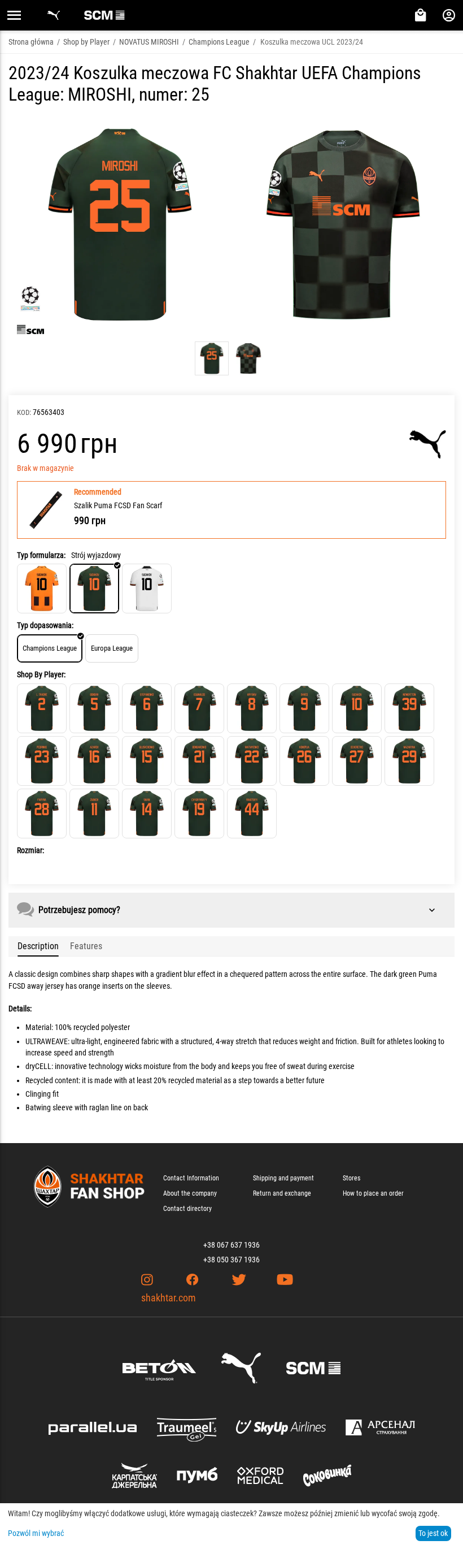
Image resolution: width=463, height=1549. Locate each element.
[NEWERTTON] (409, 708)
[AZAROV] (94, 761)
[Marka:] (427, 444)
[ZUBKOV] (94, 813)
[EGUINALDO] (199, 708)
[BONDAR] (94, 708)
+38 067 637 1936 (231, 1244)
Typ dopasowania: (45, 625)
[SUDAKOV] (357, 708)
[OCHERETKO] (357, 761)
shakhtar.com (168, 1298)
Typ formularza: (41, 555)
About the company (190, 1193)
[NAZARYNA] (409, 761)
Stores (351, 1178)
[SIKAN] (147, 813)
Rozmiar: (30, 850)
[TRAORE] (42, 708)
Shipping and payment (283, 1178)
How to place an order (373, 1193)
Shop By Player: (41, 674)
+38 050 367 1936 (231, 1259)
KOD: (24, 412)
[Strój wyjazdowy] (94, 588)
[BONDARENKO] (199, 761)
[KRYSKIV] (252, 708)
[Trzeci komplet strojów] (147, 588)
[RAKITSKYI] (252, 813)
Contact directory (187, 1209)
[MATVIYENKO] (252, 761)
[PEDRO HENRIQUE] (42, 761)
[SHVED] (304, 708)
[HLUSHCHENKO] (147, 761)
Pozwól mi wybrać (36, 1533)
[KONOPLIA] (304, 761)
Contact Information (191, 1178)
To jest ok (433, 1533)
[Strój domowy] (42, 588)
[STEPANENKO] (147, 708)
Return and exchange (282, 1193)
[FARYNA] (42, 813)
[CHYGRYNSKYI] (199, 813)
